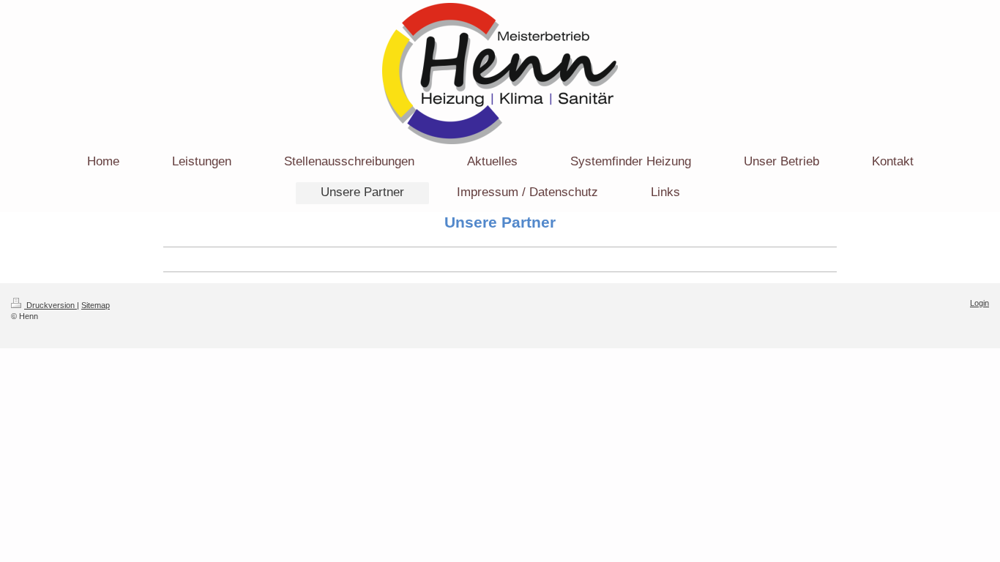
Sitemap (95, 305)
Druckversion (50, 305)
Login (979, 303)
